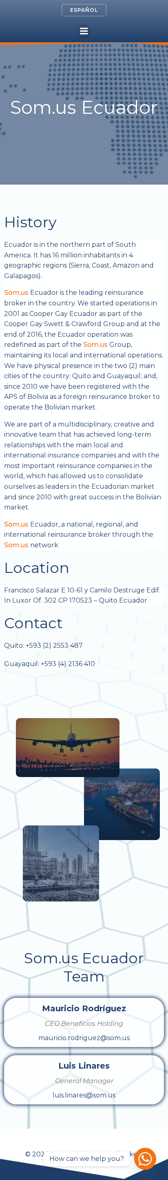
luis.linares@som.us (84, 1095)
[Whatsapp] (145, 1159)
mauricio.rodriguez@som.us (84, 1038)
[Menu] (84, 31)
